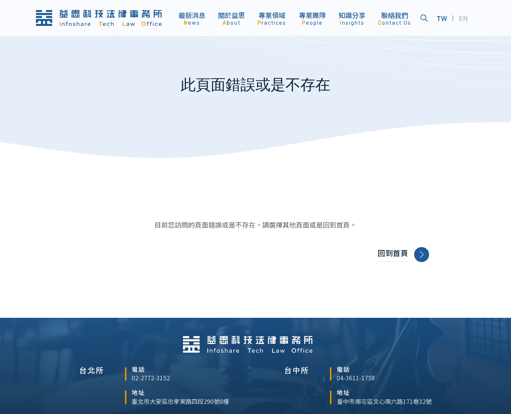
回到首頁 (392, 253)
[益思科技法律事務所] (99, 18)
